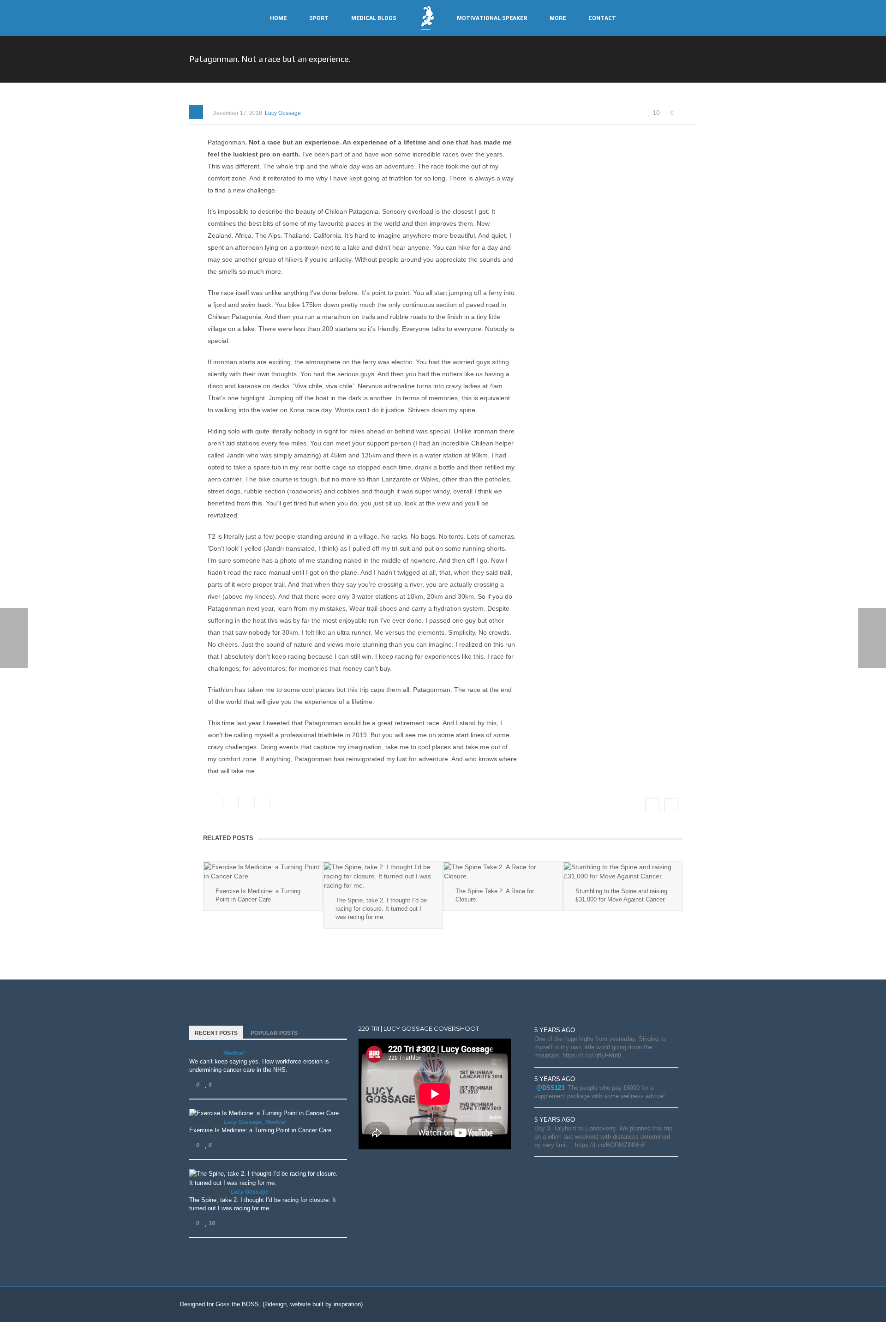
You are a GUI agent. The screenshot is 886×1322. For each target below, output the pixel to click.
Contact (602, 18)
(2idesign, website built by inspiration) (313, 1304)
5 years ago (554, 1030)
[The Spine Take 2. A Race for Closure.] (503, 871)
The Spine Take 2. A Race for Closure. (494, 895)
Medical (233, 1053)
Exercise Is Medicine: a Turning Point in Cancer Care (258, 895)
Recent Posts (216, 1033)
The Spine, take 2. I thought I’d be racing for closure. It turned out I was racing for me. (381, 908)
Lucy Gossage (283, 113)
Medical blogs (373, 18)
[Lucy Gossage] (426, 18)
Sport (319, 18)
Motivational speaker (492, 18)
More (558, 18)
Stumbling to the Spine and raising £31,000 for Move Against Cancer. (621, 895)
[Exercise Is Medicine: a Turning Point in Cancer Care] (263, 871)
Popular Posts (274, 1033)
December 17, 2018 (237, 113)
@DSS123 (550, 1087)
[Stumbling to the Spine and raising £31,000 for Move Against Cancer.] (623, 871)
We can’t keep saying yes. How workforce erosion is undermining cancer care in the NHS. (259, 1065)
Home (278, 18)
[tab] (216, 1032)
